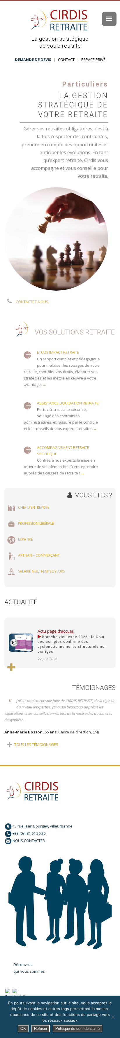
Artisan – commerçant (39, 555)
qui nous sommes (29, 971)
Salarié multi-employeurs (41, 571)
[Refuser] (113, 1017)
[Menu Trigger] (109, 19)
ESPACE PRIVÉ (93, 59)
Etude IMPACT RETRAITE (58, 352)
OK (23, 1028)
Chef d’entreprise (33, 507)
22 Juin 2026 (47, 658)
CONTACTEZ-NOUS (32, 301)
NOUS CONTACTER (29, 840)
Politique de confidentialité (77, 1028)
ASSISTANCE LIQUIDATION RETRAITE (68, 403)
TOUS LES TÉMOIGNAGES (35, 744)
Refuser (40, 1028)
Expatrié (25, 539)
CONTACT (66, 59)
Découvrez (23, 964)
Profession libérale (36, 523)
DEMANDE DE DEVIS (33, 59)
